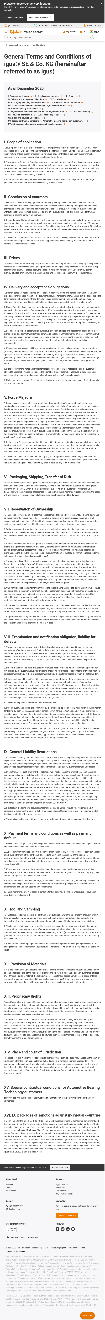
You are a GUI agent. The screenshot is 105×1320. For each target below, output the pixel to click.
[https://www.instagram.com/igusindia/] (63, 1229)
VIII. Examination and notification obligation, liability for (37, 105)
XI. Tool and (80, 111)
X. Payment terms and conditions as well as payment (36, 111)
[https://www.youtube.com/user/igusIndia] (73, 1229)
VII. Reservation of (66, 102)
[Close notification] (101, 3)
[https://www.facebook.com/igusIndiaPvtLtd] (57, 1229)
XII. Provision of (20, 115)
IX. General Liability (23, 108)
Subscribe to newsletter (67, 1216)
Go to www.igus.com (38, 17)
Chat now (87, 1315)
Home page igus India (13, 45)
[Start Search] (90, 37)
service (26, 45)
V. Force (58, 99)
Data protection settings (15, 1251)
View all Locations (14, 17)
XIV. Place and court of (24, 118)
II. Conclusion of (47, 96)
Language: (17, 1237)
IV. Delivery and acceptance (26, 99)
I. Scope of (18, 96)
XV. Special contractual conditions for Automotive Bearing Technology (45, 121)
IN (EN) (97, 32)
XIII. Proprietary (48, 115)
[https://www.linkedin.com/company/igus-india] (68, 1229)
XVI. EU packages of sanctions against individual (35, 124)
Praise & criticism (60, 1167)
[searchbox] (46, 37)
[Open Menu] (6, 31)
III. (70, 96)
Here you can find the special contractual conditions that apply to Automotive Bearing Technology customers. (49, 1099)
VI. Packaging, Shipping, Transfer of (27, 102)
